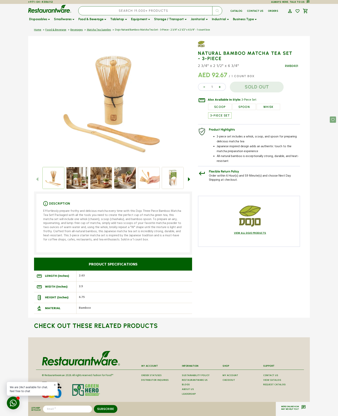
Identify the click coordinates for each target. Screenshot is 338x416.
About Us (188, 390)
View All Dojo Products (250, 233)
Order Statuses (151, 376)
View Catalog (272, 380)
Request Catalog (274, 385)
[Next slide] (189, 179)
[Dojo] (209, 47)
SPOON (244, 107)
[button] (289, 10)
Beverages (76, 30)
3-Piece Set (249, 100)
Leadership (189, 394)
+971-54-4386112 (40, 1)
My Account (230, 376)
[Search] (217, 10)
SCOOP (220, 107)
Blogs (186, 385)
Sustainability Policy (196, 376)
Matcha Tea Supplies (99, 30)
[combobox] (150, 10)
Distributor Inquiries (155, 380)
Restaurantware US (195, 380)
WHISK (268, 107)
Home (37, 30)
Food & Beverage (55, 30)
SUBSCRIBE (105, 409)
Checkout (229, 380)
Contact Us (270, 376)
